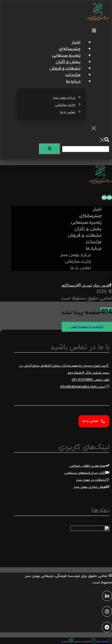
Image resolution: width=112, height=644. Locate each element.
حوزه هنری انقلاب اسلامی (87, 466)
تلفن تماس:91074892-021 (90, 380)
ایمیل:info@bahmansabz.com (83, 387)
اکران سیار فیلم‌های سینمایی (84, 473)
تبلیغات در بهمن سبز (91, 480)
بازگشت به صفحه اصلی (87, 326)
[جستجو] (49, 149)
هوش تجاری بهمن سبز (90, 487)
